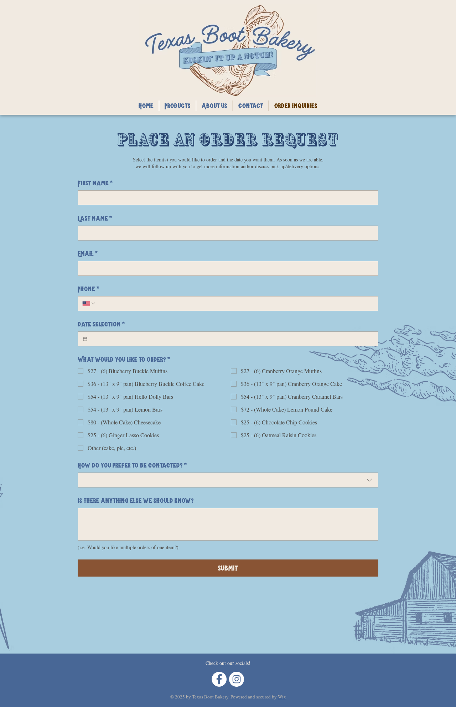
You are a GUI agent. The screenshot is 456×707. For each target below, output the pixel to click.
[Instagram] (236, 679)
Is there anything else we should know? (136, 500)
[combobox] (228, 480)
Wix (282, 696)
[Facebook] (219, 679)
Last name (95, 218)
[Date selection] (85, 339)
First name (95, 183)
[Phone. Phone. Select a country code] (89, 303)
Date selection (101, 324)
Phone (88, 289)
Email (88, 253)
